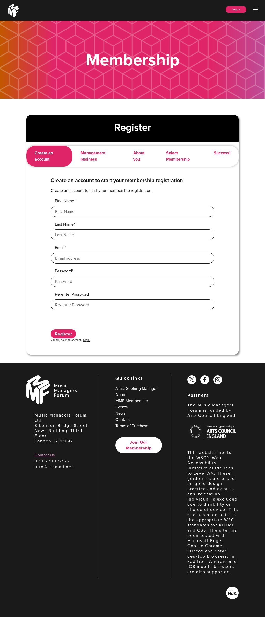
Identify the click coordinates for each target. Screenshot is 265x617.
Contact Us (45, 455)
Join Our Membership (139, 445)
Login (86, 340)
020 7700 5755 (52, 461)
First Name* (65, 201)
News (120, 413)
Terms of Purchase (131, 425)
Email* (60, 247)
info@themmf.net (54, 466)
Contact (122, 419)
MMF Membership (131, 401)
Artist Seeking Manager (136, 388)
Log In (236, 9)
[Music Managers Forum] (51, 402)
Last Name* (65, 224)
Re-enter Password (72, 294)
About (121, 394)
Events (121, 407)
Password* (64, 271)
